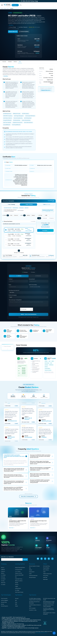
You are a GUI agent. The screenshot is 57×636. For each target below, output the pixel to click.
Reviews (15, 61)
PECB (5, 8)
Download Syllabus (25, 31)
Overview (4, 61)
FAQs (20, 61)
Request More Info (13, 31)
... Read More (10, 25)
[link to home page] (7, 5)
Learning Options (4, 79)
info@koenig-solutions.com (29, 92)
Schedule (10, 61)
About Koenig (3, 74)
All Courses (14, 5)
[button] (28, 40)
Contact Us (3, 81)
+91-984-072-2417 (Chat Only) (29, 1)
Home (2, 8)
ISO (7, 8)
